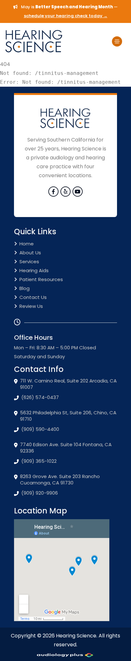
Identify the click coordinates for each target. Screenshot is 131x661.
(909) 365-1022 (39, 461)
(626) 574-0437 (40, 397)
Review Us (31, 306)
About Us (30, 252)
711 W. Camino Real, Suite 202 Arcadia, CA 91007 (68, 384)
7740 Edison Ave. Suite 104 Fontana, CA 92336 (66, 447)
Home (26, 243)
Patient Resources (41, 279)
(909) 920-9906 (39, 493)
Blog (24, 288)
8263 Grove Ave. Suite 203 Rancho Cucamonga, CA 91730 (60, 479)
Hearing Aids (34, 270)
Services (29, 261)
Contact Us (33, 297)
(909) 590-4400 (40, 429)
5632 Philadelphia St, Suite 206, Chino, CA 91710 (68, 416)
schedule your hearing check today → (65, 16)
